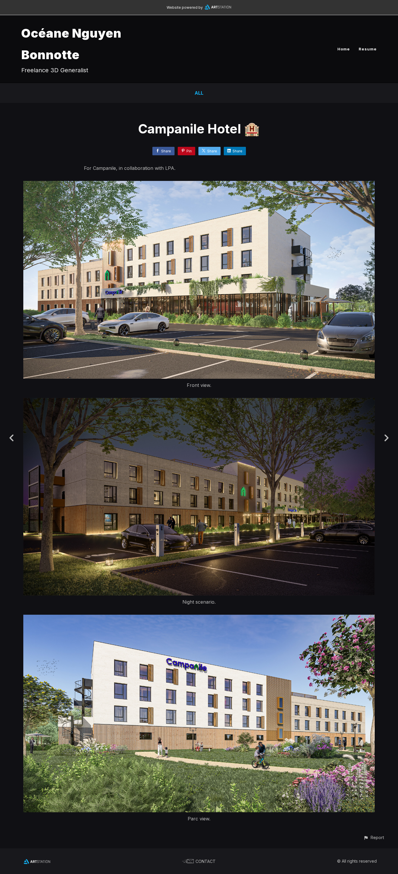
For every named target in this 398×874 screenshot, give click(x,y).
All (199, 93)
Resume (368, 49)
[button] (373, 837)
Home (343, 49)
